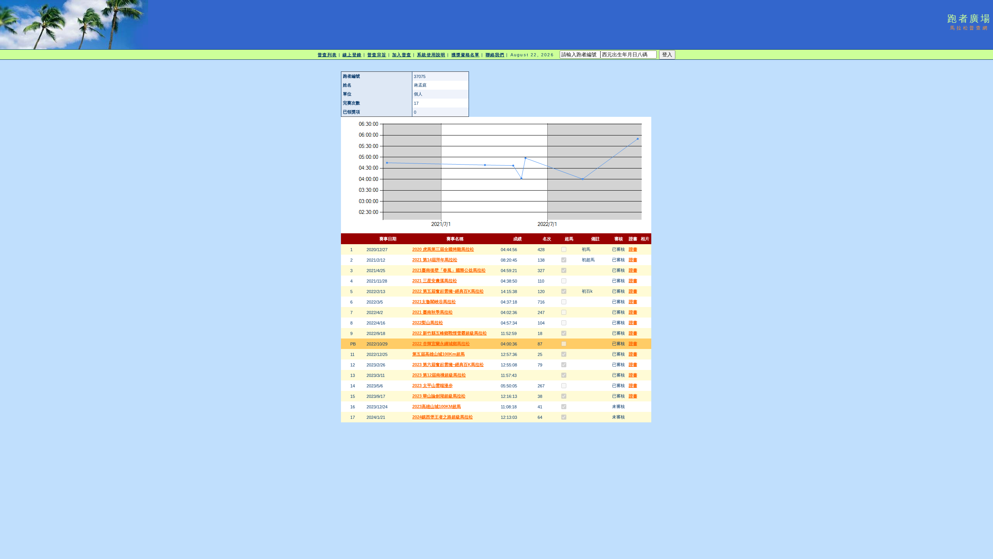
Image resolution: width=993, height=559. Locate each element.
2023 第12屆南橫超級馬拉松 (439, 375)
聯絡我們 (495, 54)
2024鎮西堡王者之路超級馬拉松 (442, 417)
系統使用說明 (431, 54)
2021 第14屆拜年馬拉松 (434, 259)
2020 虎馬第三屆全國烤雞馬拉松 (443, 249)
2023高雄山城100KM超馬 (436, 406)
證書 (633, 249)
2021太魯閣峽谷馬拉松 (434, 301)
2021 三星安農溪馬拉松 (434, 280)
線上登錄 (352, 54)
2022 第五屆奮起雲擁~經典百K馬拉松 (448, 291)
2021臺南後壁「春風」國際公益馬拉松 (449, 270)
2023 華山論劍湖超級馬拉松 (438, 396)
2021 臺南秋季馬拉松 (432, 312)
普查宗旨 (376, 54)
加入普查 (401, 54)
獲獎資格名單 (466, 54)
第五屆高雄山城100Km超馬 (438, 354)
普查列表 (327, 54)
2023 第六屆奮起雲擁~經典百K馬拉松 (448, 364)
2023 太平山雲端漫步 (432, 385)
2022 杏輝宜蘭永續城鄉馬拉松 (441, 343)
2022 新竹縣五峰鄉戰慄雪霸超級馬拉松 (449, 333)
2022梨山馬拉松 (427, 322)
